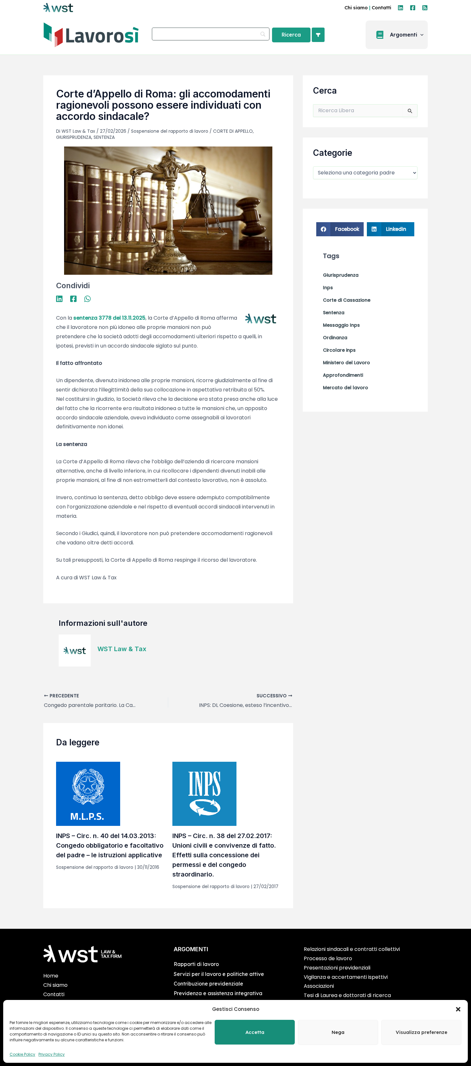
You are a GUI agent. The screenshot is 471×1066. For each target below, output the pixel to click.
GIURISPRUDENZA (73, 137)
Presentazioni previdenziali (337, 967)
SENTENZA (104, 137)
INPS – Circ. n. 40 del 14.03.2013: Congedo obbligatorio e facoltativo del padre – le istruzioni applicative (109, 845)
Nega (338, 1032)
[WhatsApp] (87, 299)
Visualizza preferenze (421, 1032)
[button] (458, 1009)
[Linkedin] (400, 8)
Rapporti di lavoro (196, 964)
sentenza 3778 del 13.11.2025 (109, 318)
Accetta (254, 1032)
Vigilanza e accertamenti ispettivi (346, 977)
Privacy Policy (51, 1054)
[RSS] (425, 8)
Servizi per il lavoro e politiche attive (219, 974)
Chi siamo (356, 7)
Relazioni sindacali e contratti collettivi (352, 949)
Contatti (381, 7)
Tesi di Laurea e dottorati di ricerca (347, 995)
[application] (420, 35)
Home (50, 975)
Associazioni (319, 986)
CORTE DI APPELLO (233, 131)
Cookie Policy (22, 1054)
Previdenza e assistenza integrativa (218, 993)
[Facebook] (413, 8)
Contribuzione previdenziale (208, 983)
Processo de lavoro (328, 958)
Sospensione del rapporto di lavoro (169, 131)
